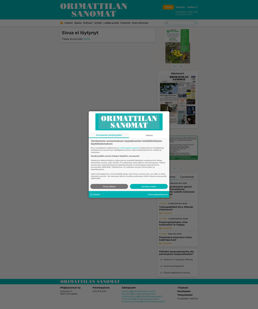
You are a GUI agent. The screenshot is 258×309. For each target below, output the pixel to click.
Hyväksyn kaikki (148, 186)
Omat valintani (109, 186)
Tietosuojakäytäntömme (158, 194)
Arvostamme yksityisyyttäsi (109, 135)
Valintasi (149, 135)
